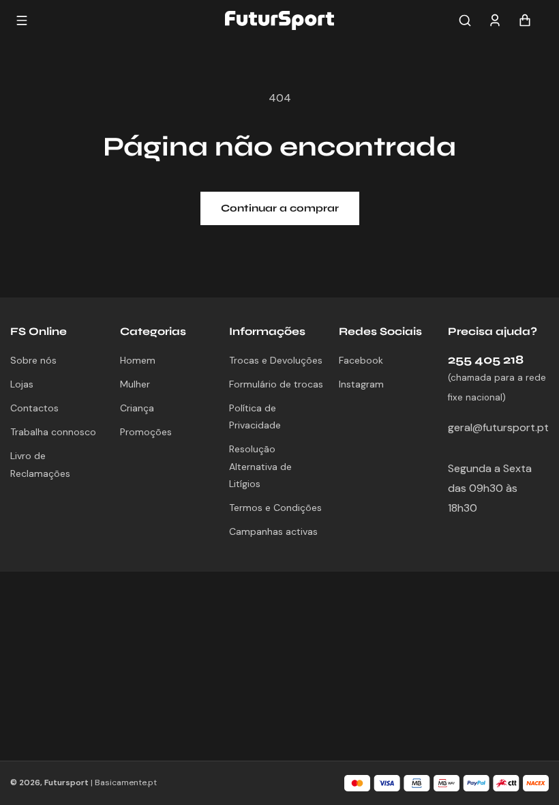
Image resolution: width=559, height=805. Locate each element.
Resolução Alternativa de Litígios (260, 466)
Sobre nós (33, 360)
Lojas (21, 384)
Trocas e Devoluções (275, 360)
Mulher (135, 384)
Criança (137, 408)
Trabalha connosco (53, 432)
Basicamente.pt (126, 782)
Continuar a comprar (280, 208)
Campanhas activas (273, 531)
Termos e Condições (275, 507)
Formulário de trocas (276, 384)
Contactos (34, 408)
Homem (137, 360)
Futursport (66, 782)
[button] (465, 20)
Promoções (146, 432)
